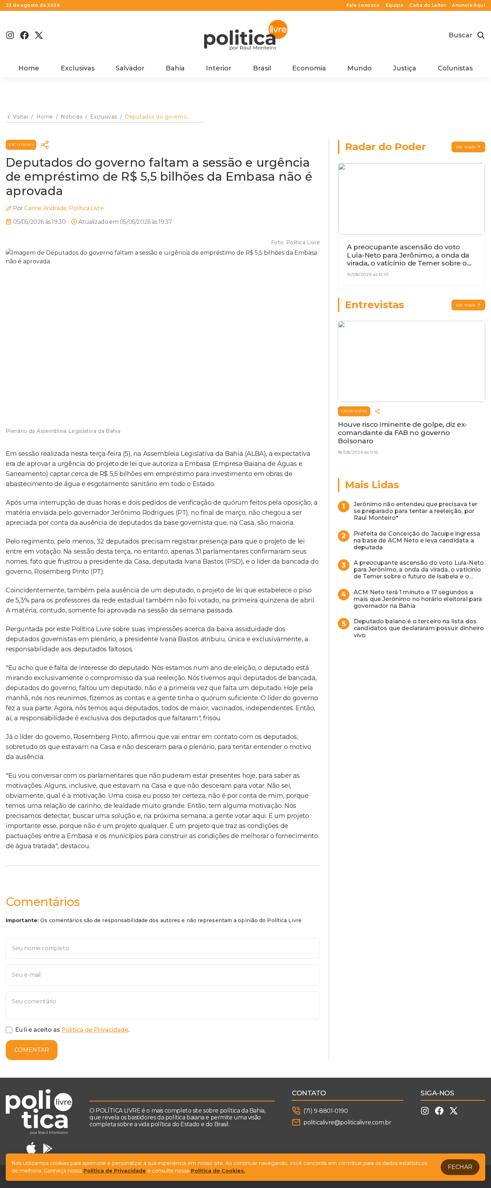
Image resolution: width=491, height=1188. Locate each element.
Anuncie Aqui (468, 5)
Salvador (130, 68)
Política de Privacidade (94, 1029)
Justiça (404, 68)
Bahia (175, 68)
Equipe (394, 5)
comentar (31, 1049)
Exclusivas (78, 68)
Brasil (262, 68)
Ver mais (465, 146)
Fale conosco (363, 5)
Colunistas (455, 68)
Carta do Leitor (427, 5)
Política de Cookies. (218, 1171)
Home (28, 68)
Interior (218, 68)
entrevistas (354, 411)
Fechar (460, 1167)
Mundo (359, 68)
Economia (309, 68)
